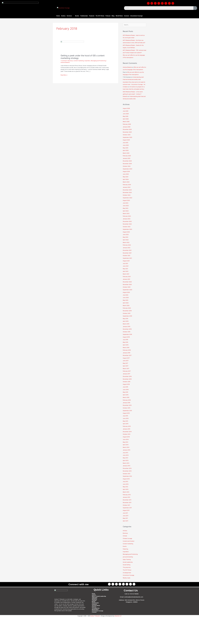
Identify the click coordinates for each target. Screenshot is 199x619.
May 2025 (125, 148)
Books (77, 16)
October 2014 (126, 434)
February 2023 (127, 216)
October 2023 (126, 195)
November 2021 (127, 253)
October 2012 (126, 473)
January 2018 (126, 352)
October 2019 (126, 313)
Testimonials (84, 16)
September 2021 (127, 258)
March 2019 (126, 324)
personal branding (128, 557)
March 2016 (126, 397)
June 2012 (125, 484)
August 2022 (126, 232)
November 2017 (127, 355)
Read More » (64, 75)
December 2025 (127, 129)
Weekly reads (126, 578)
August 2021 (126, 261)
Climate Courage (127, 538)
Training (94, 600)
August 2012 (126, 479)
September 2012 (127, 476)
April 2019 (125, 321)
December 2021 (127, 250)
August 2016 (126, 384)
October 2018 (126, 331)
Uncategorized (127, 572)
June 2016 (125, 389)
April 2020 (125, 303)
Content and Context (128, 541)
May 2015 (125, 421)
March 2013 (126, 463)
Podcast (107, 16)
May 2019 (125, 318)
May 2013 (125, 458)
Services (69, 16)
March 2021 (126, 274)
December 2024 (127, 161)
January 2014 (126, 450)
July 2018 (125, 339)
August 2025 (126, 140)
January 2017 (126, 373)
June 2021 (125, 266)
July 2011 (125, 513)
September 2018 (127, 334)
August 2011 (126, 510)
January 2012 (126, 497)
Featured (91, 16)
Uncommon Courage (136, 16)
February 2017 (127, 371)
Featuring (125, 549)
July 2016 (125, 387)
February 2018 (127, 350)
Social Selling (126, 564)
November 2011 (127, 502)
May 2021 (125, 268)
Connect (126, 16)
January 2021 (126, 279)
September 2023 (127, 197)
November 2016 (127, 379)
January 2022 (126, 247)
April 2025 (125, 150)
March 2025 (126, 153)
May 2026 (125, 116)
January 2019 (126, 326)
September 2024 (127, 169)
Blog (113, 16)
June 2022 (126, 234)
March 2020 (126, 305)
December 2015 (127, 405)
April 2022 (125, 240)
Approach (94, 597)
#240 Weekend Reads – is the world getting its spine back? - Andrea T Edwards (133, 94)
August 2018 (126, 337)
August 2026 (126, 108)
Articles (125, 530)
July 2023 (125, 203)
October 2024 (126, 166)
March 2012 (126, 492)
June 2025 (126, 145)
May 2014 (125, 442)
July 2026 (125, 111)
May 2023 (125, 208)
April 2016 (125, 395)
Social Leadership (128, 562)
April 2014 (125, 444)
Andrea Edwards (127, 67)
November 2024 (127, 163)
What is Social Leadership (99, 596)
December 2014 (127, 431)
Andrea (63, 16)
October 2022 (126, 226)
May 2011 (125, 518)
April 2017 (125, 366)
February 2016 (127, 400)
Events (125, 546)
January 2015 (126, 429)
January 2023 (126, 219)
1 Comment (64, 60)
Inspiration (87, 60)
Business (70, 60)
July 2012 (125, 481)
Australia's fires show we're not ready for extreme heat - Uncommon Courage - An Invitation (134, 84)
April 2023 (126, 211)
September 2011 (127, 507)
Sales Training (127, 559)
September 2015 (127, 410)
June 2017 (125, 360)
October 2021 (126, 255)
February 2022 (127, 245)
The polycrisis (127, 567)
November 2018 (127, 329)
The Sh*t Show (100, 16)
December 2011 (127, 500)
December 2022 (127, 221)
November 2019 (127, 310)
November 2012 (127, 471)
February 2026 (127, 124)
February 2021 (127, 276)
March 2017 (126, 368)
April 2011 (125, 521)
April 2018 (125, 345)
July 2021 (125, 263)
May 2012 (125, 486)
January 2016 (126, 402)
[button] (70, 16)
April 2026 (125, 119)
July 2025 (125, 142)
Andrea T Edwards (95, 616)
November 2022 (127, 224)
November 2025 (127, 132)
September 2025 (127, 137)
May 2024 (125, 176)
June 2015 (125, 418)
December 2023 (127, 190)
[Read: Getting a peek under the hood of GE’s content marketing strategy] (72, 46)
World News (119, 16)
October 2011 (126, 505)
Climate (125, 536)
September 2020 (127, 289)
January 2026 (126, 127)
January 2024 (126, 187)
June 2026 (126, 113)
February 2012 (127, 494)
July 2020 (125, 295)
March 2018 (126, 347)
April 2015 (125, 423)
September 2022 (127, 229)
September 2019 (127, 316)
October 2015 (126, 408)
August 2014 (126, 437)
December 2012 (127, 468)
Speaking (94, 599)
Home (58, 16)
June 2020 (126, 297)
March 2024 (126, 182)
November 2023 (127, 192)
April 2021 (125, 271)
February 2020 (127, 308)
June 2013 (126, 455)
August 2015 (126, 413)
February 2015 (127, 426)
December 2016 (127, 376)
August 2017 (126, 358)
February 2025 (127, 155)
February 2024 (127, 184)
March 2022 (126, 242)
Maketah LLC (118, 616)
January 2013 (126, 465)
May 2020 (125, 300)
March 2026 (126, 121)
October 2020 (126, 287)
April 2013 (125, 460)
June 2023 (126, 205)
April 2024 (126, 179)
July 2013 (125, 452)
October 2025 (126, 134)
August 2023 (126, 200)
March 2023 (126, 213)
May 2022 (125, 237)
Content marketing (79, 60)
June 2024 (126, 174)
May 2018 (125, 342)
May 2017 (125, 363)
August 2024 (126, 171)
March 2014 (126, 447)
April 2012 (125, 489)
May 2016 (125, 392)
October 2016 (126, 381)
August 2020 (126, 292)
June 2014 (126, 439)
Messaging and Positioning (98, 60)
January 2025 (126, 158)
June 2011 (125, 515)
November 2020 (127, 284)
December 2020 (127, 282)
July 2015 (125, 416)
